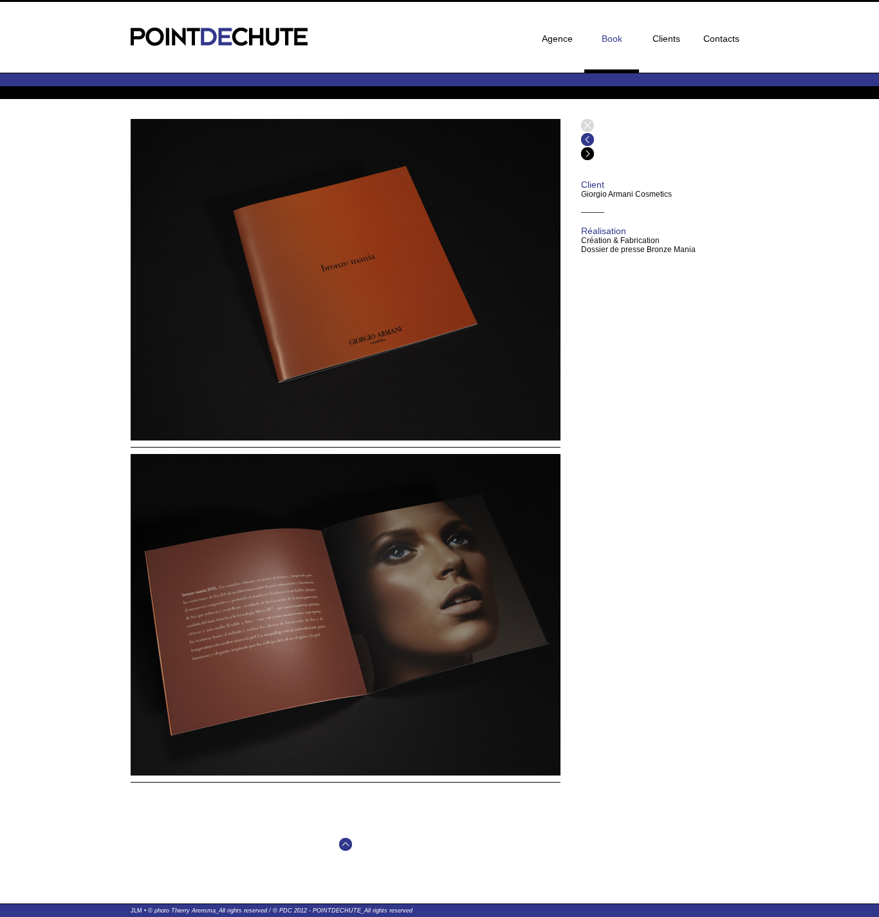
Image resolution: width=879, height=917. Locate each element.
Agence (557, 38)
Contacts (721, 38)
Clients (666, 38)
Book (612, 38)
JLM (136, 910)
